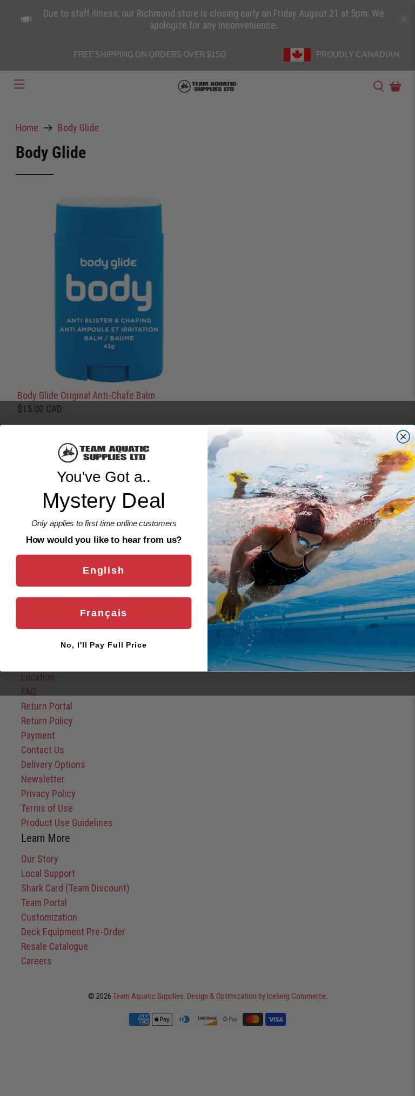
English (104, 570)
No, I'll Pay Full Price (104, 645)
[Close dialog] (403, 436)
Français (104, 613)
